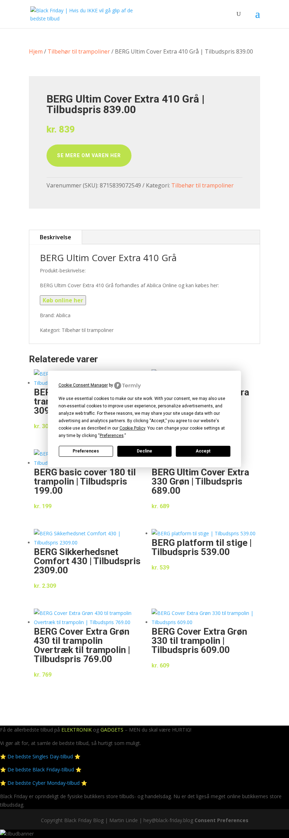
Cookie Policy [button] (132, 428)
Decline (144, 451)
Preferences (86, 451)
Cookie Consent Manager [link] (83, 385)
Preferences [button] (112, 435)
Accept (203, 451)
